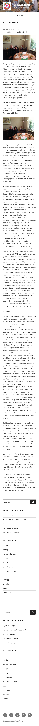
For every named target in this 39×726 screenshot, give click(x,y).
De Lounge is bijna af (10, 528)
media (5, 563)
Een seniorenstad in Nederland (14, 520)
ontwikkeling (8, 567)
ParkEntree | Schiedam (11, 571)
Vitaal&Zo (21, 4)
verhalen (6, 584)
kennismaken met (9, 554)
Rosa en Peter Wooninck (15, 32)
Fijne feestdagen (9, 515)
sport (5, 575)
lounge (5, 558)
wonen (5, 588)
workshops (7, 593)
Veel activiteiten (9, 524)
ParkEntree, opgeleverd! (12, 532)
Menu (21, 15)
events (5, 545)
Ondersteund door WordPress (13, 721)
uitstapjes (7, 580)
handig (5, 550)
